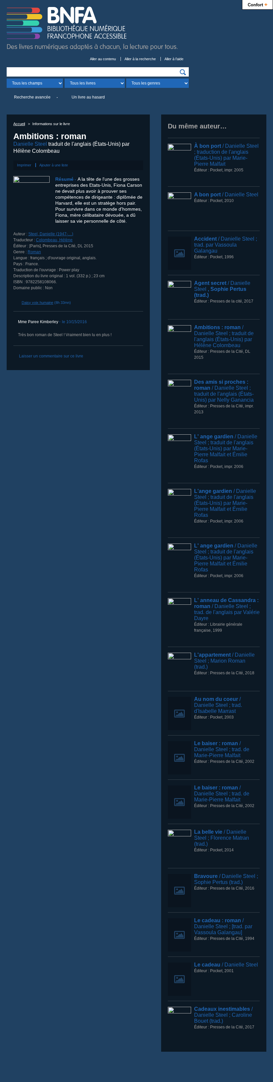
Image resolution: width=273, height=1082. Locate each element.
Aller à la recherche (140, 59)
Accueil (19, 124)
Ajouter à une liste (53, 165)
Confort (257, 4)
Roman (34, 252)
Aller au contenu (103, 59)
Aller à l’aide (173, 59)
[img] (183, 72)
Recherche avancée (32, 97)
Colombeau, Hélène (54, 240)
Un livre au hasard (88, 97)
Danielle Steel (30, 144)
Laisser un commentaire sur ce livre (51, 356)
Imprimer (24, 165)
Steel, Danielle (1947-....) (50, 234)
